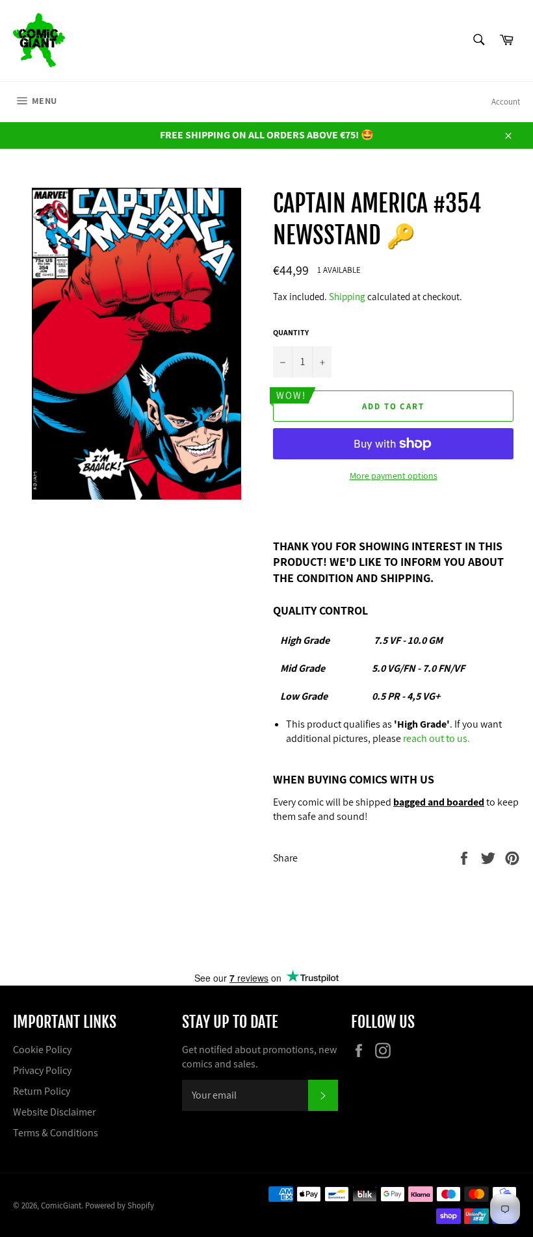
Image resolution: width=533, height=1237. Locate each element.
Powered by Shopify (119, 1205)
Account (505, 101)
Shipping (347, 296)
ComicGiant (61, 1205)
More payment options (393, 475)
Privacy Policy (42, 1070)
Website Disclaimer (54, 1112)
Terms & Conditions (55, 1133)
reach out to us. (436, 738)
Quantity (291, 332)
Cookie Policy (42, 1049)
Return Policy (41, 1091)
